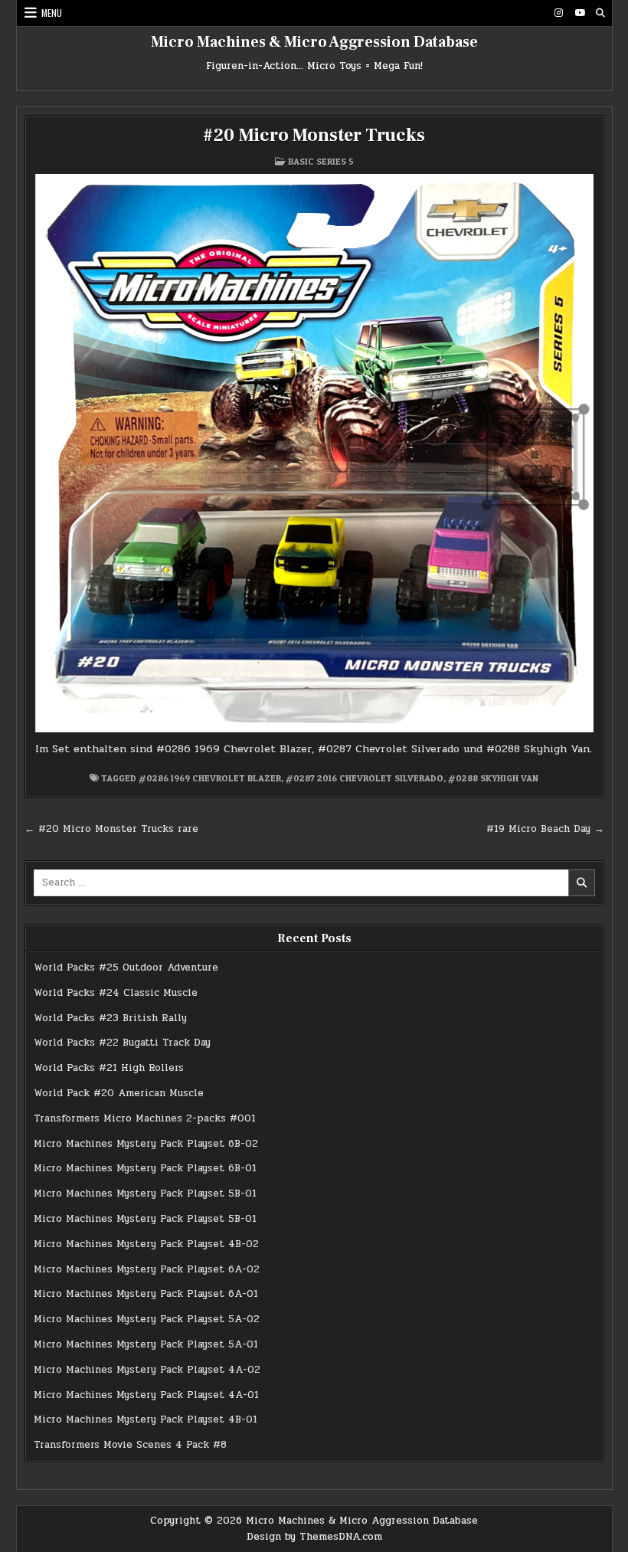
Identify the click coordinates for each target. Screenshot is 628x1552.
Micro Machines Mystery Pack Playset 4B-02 (146, 1244)
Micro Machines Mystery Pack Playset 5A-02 (147, 1319)
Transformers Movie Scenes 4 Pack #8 (130, 1444)
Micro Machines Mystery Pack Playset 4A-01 (146, 1395)
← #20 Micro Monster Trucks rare (111, 829)
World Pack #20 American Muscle (119, 1093)
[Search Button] (600, 13)
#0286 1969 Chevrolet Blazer (210, 778)
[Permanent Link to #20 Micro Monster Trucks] (314, 453)
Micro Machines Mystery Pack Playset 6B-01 (145, 1168)
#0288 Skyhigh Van (493, 778)
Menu (51, 12)
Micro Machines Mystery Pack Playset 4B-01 (145, 1419)
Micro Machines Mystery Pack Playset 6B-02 (146, 1143)
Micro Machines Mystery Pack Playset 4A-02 (147, 1369)
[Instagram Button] (559, 13)
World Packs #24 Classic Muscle (116, 992)
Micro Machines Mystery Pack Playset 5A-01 (146, 1344)
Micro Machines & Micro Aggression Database (314, 42)
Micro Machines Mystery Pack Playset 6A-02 (147, 1269)
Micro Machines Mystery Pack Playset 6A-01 (146, 1294)
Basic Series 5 (321, 161)
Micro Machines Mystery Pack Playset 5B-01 (145, 1193)
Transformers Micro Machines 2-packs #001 (145, 1118)
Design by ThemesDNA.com (314, 1536)
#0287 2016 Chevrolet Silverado (364, 778)
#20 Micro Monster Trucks (313, 135)
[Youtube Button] (579, 13)
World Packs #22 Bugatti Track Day (122, 1042)
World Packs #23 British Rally (110, 1018)
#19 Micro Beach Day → (545, 829)
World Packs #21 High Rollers (109, 1068)
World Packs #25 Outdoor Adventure (126, 967)
